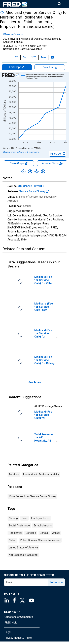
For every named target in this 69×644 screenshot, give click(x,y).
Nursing (13, 518)
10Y (33, 57)
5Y (24, 57)
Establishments (42, 525)
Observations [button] (12, 34)
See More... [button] (35, 382)
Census (44, 532)
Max (43, 57)
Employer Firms (40, 518)
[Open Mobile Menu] (64, 4)
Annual (56, 532)
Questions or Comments (19, 616)
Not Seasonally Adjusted (23, 554)
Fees (24, 518)
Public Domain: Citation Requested (40, 540)
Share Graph (17, 163)
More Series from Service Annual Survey (32, 496)
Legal (8, 632)
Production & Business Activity (41, 474)
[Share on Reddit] (36, 171)
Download (49, 67)
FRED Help (11, 622)
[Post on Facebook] (30, 171)
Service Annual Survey (32, 191)
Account (50, 163)
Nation (12, 540)
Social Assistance (19, 525)
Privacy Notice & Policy (18, 637)
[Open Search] (59, 4)
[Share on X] (23, 171)
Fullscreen (56, 153)
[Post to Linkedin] (43, 171)
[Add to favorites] (2, 12)
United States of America (23, 547)
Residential (15, 532)
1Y (16, 57)
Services (14, 474)
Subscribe (56, 582)
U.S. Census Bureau (29, 186)
